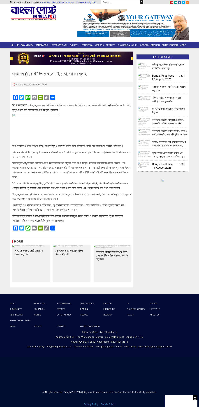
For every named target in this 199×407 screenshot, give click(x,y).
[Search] (141, 2)
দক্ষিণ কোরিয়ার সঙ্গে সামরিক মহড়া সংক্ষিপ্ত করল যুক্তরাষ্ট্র (166, 99)
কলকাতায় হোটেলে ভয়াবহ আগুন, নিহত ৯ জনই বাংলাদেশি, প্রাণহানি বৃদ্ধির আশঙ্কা (169, 132)
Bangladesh (42, 45)
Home (13, 303)
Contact (70, 2)
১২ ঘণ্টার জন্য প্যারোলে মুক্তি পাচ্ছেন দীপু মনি (69, 252)
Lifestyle (155, 309)
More (183, 45)
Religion (107, 314)
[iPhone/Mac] (171, 2)
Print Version (170, 45)
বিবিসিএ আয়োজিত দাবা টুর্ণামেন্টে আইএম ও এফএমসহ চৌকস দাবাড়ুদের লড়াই (169, 143)
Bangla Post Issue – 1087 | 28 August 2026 (168, 77)
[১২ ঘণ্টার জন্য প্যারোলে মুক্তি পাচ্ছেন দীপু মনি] (71, 246)
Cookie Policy (108, 404)
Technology (16, 314)
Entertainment (64, 314)
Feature (110, 45)
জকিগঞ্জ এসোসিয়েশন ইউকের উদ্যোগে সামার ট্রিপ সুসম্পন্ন (168, 66)
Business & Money (128, 45)
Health (130, 314)
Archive (37, 326)
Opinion (99, 45)
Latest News (162, 57)
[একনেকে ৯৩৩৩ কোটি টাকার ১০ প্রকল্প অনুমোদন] (31, 246)
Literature (109, 309)
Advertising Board (90, 326)
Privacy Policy (91, 404)
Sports (144, 45)
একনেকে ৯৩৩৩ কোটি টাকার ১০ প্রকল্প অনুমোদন (29, 252)
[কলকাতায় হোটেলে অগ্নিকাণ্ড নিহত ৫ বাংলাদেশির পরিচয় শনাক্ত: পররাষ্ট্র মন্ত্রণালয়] (112, 246)
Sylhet (74, 45)
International (59, 45)
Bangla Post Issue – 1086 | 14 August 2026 (168, 165)
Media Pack (58, 2)
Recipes (84, 314)
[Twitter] (183, 2)
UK (17, 45)
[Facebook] (179, 2)
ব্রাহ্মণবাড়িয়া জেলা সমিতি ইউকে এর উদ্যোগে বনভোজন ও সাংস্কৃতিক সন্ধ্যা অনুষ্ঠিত (168, 154)
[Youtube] (175, 2)
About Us (45, 2)
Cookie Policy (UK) (86, 2)
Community (27, 45)
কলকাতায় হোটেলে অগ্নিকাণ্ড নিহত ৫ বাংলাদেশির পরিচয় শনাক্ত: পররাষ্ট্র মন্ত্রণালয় (112, 255)
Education (87, 45)
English (155, 45)
